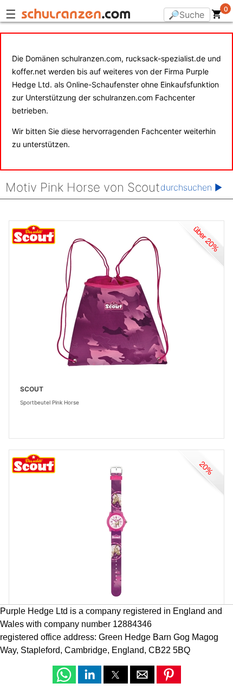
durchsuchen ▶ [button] (191, 187)
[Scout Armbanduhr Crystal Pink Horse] (116, 531)
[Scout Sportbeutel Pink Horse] (116, 302)
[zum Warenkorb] (216, 16)
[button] (64, 675)
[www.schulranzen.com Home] (76, 15)
